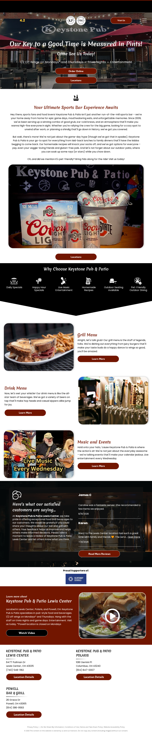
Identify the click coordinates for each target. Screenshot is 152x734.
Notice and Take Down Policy (91, 727)
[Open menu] (144, 20)
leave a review (34, 536)
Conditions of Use (72, 727)
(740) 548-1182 (15, 670)
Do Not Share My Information (52, 727)
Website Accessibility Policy (114, 727)
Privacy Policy (32, 727)
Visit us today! (117, 159)
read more (134, 537)
